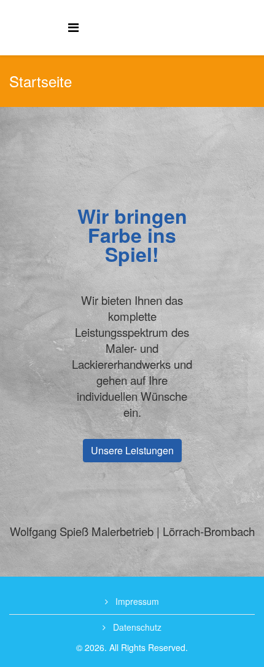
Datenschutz (136, 627)
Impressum (136, 601)
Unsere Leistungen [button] (132, 450)
